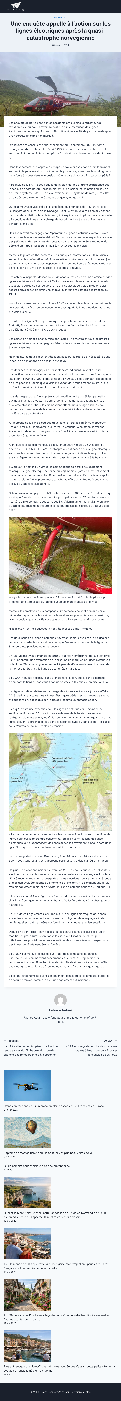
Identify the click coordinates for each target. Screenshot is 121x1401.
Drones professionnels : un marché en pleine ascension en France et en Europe (54, 1106)
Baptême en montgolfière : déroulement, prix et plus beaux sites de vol (48, 1153)
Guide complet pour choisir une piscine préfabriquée (37, 1166)
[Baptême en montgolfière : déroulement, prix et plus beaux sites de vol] (60, 1132)
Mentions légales (81, 1392)
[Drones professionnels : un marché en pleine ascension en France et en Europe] (60, 1085)
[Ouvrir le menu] (114, 6)
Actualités (60, 17)
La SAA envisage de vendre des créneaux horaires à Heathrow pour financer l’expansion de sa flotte (90, 1047)
